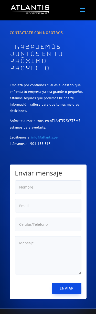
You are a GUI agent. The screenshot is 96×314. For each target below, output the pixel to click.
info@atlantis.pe (44, 137)
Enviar (67, 288)
